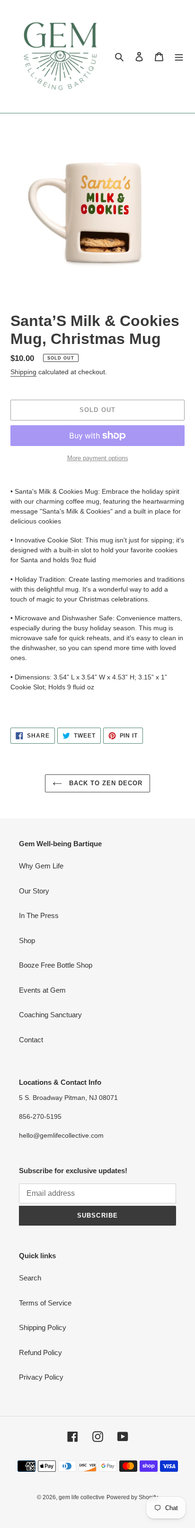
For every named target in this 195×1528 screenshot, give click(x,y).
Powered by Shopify (132, 1497)
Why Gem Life (41, 866)
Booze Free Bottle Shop (55, 965)
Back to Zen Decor (105, 783)
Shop (27, 940)
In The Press (39, 915)
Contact (31, 1040)
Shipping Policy (42, 1327)
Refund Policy (40, 1352)
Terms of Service (45, 1303)
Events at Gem (42, 990)
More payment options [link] (97, 458)
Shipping (23, 372)
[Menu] (179, 56)
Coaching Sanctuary (50, 1015)
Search (30, 1278)
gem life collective (82, 1497)
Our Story (34, 891)
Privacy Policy (41, 1377)
